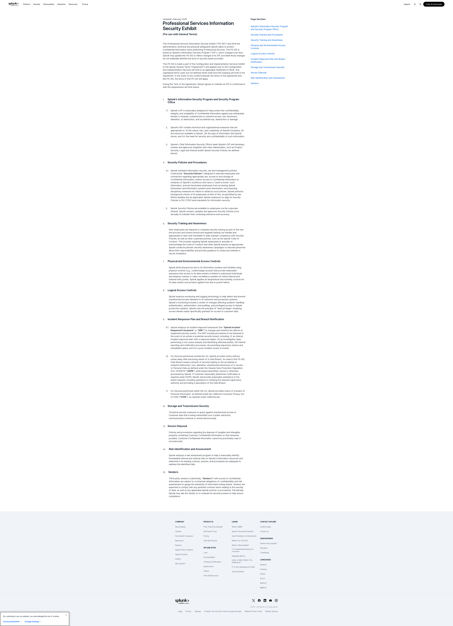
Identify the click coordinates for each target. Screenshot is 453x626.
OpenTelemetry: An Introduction (244, 536)
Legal (180, 611)
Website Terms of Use (253, 611)
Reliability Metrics (238, 556)
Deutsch (263, 565)
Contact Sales (265, 527)
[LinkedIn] (264, 600)
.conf (205, 553)
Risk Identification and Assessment (268, 78)
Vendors (255, 83)
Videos (206, 571)
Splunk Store (208, 566)
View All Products (210, 541)
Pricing (206, 536)
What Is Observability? (240, 545)
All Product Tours (210, 531)
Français (263, 569)
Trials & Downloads (434, 4)
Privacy (188, 611)
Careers (178, 531)
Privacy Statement (11, 622)
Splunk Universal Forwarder (242, 531)
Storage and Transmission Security (267, 67)
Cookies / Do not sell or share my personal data (222, 611)
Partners (178, 545)
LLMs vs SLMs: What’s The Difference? (242, 561)
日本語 (262, 574)
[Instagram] (276, 600)
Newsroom (179, 541)
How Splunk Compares (184, 536)
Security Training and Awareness (267, 40)
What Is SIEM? (237, 527)
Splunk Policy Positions (184, 550)
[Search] (420, 4)
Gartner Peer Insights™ (268, 543)
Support (407, 4)
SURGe (178, 559)
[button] (26, 4)
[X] (253, 600)
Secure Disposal (258, 72)
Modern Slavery (271, 611)
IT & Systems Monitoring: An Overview (242, 550)
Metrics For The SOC (240, 541)
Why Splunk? (180, 564)
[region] (34, 619)
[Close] (66, 615)
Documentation (209, 557)
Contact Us (264, 531)
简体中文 (263, 583)
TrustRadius (264, 553)
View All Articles (238, 572)
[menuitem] (26, 4)
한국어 (262, 578)
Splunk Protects (181, 554)
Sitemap (198, 611)
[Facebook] (259, 600)
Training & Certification (212, 562)
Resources (73, 4)
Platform (26, 4)
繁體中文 (263, 588)
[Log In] (414, 4)
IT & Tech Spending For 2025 (243, 567)
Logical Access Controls (263, 53)
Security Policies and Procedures (267, 34)
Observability (48, 4)
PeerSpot (264, 548)
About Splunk (180, 527)
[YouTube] (270, 600)
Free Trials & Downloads (212, 527)
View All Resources (210, 576)
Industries (61, 4)
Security (36, 4)
